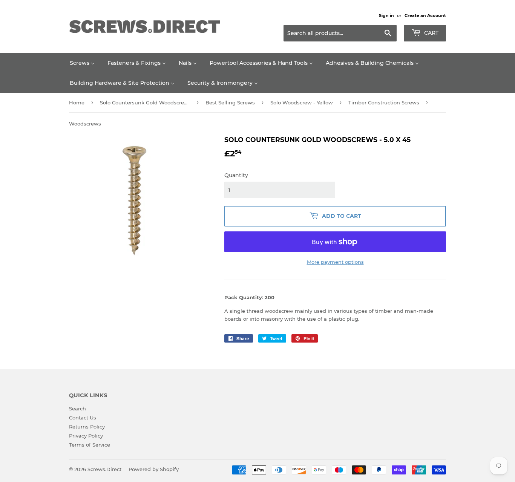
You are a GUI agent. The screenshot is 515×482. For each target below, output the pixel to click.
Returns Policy (87, 427)
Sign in (386, 15)
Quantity (236, 175)
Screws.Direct (104, 469)
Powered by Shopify (154, 469)
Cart (430, 32)
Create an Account (425, 15)
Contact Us (82, 418)
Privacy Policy (86, 436)
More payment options (335, 262)
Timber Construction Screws (383, 102)
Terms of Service (89, 445)
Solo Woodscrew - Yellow (301, 102)
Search (77, 408)
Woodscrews (85, 124)
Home (76, 102)
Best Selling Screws (230, 102)
